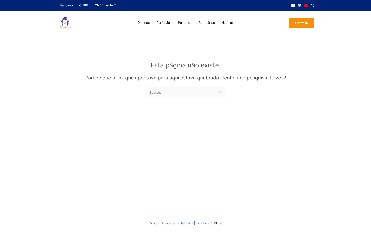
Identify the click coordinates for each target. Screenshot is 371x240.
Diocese (143, 23)
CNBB (83, 5)
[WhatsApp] (312, 6)
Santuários (207, 23)
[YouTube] (306, 6)
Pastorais (185, 23)
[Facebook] (293, 6)
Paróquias (164, 23)
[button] (301, 23)
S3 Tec (218, 223)
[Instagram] (299, 6)
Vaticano (66, 5)
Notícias (227, 23)
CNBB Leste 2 (105, 5)
